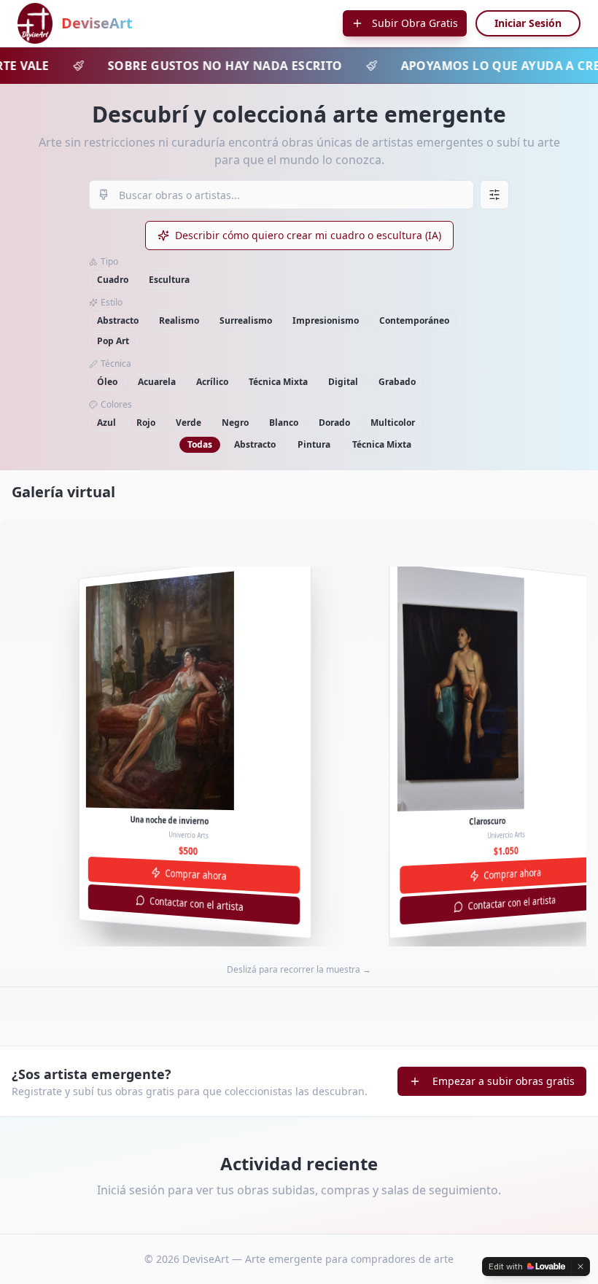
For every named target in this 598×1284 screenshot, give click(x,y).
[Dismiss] (580, 1266)
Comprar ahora (195, 873)
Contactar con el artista (197, 904)
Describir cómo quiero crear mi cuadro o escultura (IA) (308, 235)
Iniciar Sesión (528, 23)
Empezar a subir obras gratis (503, 1081)
